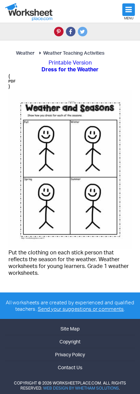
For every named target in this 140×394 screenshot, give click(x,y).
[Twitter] (82, 31)
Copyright (70, 341)
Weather (25, 53)
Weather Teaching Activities (73, 53)
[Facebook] (70, 31)
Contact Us (70, 367)
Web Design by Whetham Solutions (81, 388)
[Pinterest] (59, 31)
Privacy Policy (70, 354)
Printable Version (70, 62)
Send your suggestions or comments (81, 309)
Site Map (70, 329)
